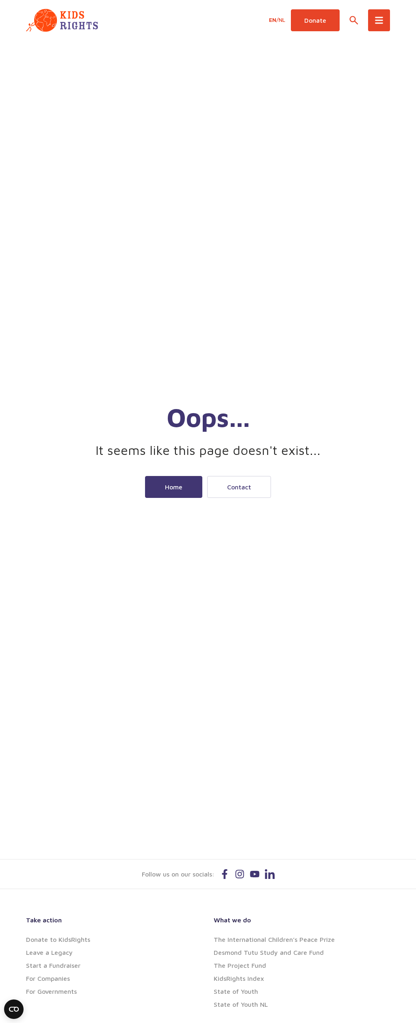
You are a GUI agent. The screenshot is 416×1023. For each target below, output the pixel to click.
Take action (44, 920)
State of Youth (236, 991)
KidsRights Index (239, 978)
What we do (232, 920)
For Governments (51, 991)
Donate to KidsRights (58, 939)
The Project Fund (240, 965)
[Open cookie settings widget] (14, 1009)
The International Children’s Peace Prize (274, 939)
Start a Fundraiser (53, 965)
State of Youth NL (241, 1004)
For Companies (48, 978)
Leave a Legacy (49, 952)
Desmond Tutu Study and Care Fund (269, 952)
